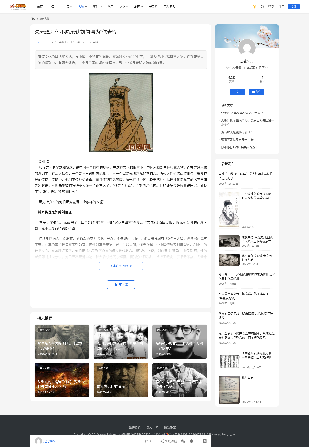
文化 (122, 6)
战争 (111, 6)
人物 (81, 6)
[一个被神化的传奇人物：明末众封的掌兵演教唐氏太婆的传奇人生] (229, 210)
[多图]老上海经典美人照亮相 (240, 147)
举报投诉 (135, 427)
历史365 (40, 42)
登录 (271, 6)
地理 (137, 6)
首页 (40, 6)
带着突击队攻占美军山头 (237, 139)
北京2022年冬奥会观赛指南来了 (242, 113)
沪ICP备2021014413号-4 (148, 434)
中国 (52, 6)
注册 (281, 6)
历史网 (231, 434)
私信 (258, 91)
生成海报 (170, 441)
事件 (96, 6)
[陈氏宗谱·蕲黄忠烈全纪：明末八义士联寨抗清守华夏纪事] (229, 241)
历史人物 (92, 42)
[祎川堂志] (229, 390)
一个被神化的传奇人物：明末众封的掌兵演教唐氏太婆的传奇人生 (258, 198)
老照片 (153, 6)
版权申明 (152, 427)
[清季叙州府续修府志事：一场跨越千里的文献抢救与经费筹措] (229, 360)
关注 (239, 91)
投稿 (293, 6)
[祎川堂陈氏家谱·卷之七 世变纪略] (229, 260)
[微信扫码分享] (183, 441)
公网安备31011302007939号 (188, 434)
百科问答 (169, 6)
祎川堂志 (248, 377)
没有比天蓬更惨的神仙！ (237, 132)
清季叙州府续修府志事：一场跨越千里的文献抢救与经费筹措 (258, 357)
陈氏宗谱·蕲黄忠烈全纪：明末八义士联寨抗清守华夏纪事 (258, 241)
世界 (66, 6)
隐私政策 (170, 427)
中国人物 (45, 368)
